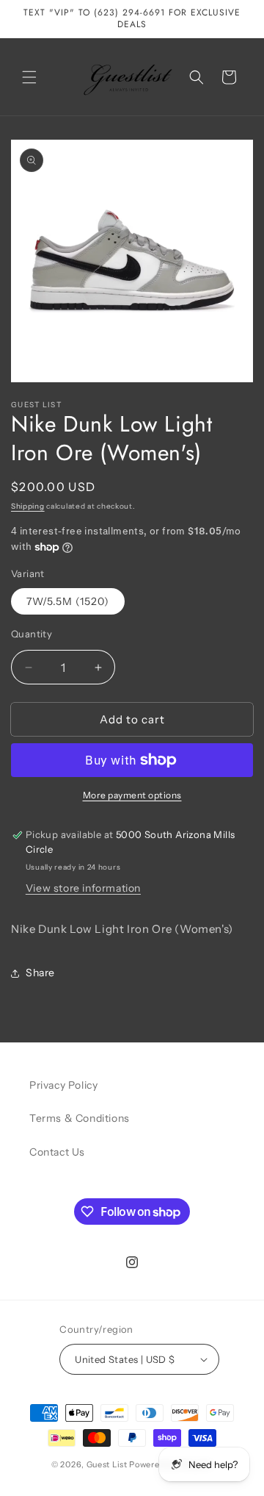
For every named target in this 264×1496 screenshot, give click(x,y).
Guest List (107, 1464)
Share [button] (40, 972)
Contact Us (57, 1152)
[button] (29, 77)
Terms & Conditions (79, 1118)
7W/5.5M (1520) (67, 601)
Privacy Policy (63, 1085)
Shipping (28, 506)
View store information (83, 888)
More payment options (132, 795)
